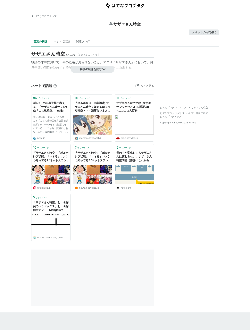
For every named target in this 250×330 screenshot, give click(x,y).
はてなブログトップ (170, 116)
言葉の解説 (40, 41)
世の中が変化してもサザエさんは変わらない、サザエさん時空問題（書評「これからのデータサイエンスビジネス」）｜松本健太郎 (134, 156)
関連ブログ (83, 41)
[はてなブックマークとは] (55, 86)
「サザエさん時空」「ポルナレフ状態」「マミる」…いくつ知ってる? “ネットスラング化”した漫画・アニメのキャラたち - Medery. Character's (51, 156)
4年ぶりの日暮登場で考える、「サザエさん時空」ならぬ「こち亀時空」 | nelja (51, 106)
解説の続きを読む (91, 69)
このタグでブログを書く (204, 32)
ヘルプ (190, 113)
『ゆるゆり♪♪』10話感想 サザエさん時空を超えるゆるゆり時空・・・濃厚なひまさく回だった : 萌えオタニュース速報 (92, 107)
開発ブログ (202, 113)
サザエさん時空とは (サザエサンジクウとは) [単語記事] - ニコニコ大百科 (133, 106)
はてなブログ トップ (45, 16)
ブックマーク (41, 98)
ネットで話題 (62, 41)
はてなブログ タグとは (172, 113)
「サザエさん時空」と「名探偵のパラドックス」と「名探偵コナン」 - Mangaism (51, 206)
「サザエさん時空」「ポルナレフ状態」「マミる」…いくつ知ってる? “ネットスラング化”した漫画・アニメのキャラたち (92, 156)
